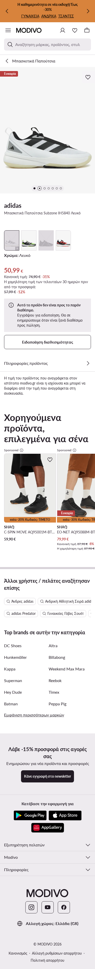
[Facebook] (64, 907)
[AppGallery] (47, 828)
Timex (54, 692)
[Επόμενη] (88, 11)
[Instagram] (31, 907)
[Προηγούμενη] (7, 11)
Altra (53, 645)
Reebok (55, 680)
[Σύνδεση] (62, 30)
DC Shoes (13, 645)
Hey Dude (13, 692)
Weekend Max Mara (67, 668)
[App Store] (65, 815)
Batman (11, 703)
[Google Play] (30, 815)
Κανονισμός (18, 953)
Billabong (57, 657)
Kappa (9, 668)
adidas (13, 205)
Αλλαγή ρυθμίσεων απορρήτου (57, 953)
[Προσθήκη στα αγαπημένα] (88, 77)
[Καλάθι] (87, 30)
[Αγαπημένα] (75, 30)
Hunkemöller (15, 657)
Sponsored (11, 450)
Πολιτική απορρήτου (47, 960)
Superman (13, 680)
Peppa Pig (57, 703)
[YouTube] (48, 907)
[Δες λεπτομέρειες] (88, 363)
